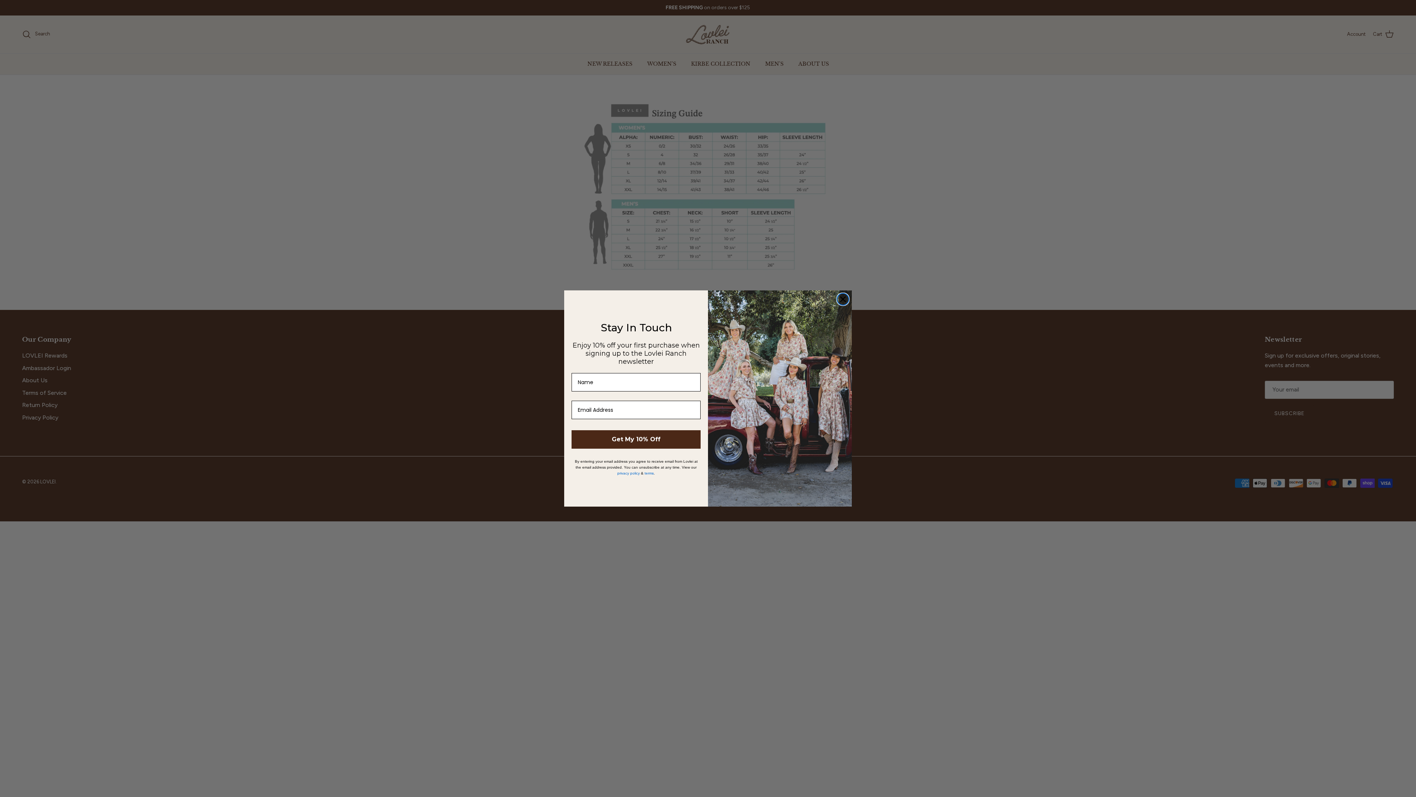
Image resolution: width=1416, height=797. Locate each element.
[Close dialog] (843, 299)
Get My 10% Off (636, 439)
